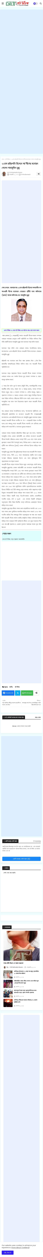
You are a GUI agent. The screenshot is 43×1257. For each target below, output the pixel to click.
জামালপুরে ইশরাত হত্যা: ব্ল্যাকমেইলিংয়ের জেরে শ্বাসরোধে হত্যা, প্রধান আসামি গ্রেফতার (25, 991)
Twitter (17, 693)
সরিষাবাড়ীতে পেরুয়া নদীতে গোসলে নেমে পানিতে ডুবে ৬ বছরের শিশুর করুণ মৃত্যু (26, 982)
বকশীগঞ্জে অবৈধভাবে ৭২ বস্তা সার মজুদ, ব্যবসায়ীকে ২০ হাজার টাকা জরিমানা (26, 972)
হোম (3, 159)
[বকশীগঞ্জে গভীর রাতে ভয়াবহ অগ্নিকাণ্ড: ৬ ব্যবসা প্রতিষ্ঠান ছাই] (8, 1003)
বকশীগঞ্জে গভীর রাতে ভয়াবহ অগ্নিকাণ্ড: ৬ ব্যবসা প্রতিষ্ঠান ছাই (25, 1001)
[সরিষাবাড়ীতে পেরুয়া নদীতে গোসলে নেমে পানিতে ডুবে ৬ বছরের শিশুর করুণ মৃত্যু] (8, 984)
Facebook (9, 693)
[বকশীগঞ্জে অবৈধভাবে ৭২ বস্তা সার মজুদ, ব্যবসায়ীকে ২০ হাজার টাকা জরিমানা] (8, 974)
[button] (40, 3)
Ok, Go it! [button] (7, 1252)
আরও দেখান (38, 717)
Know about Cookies (19, 1247)
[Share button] (36, 693)
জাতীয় (11, 687)
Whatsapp (28, 693)
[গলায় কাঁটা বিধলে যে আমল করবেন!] (21, 946)
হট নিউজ (8, 159)
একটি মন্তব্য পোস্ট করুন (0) (21, 859)
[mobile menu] (3, 3)
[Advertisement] (21, 81)
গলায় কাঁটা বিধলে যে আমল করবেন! (13, 963)
